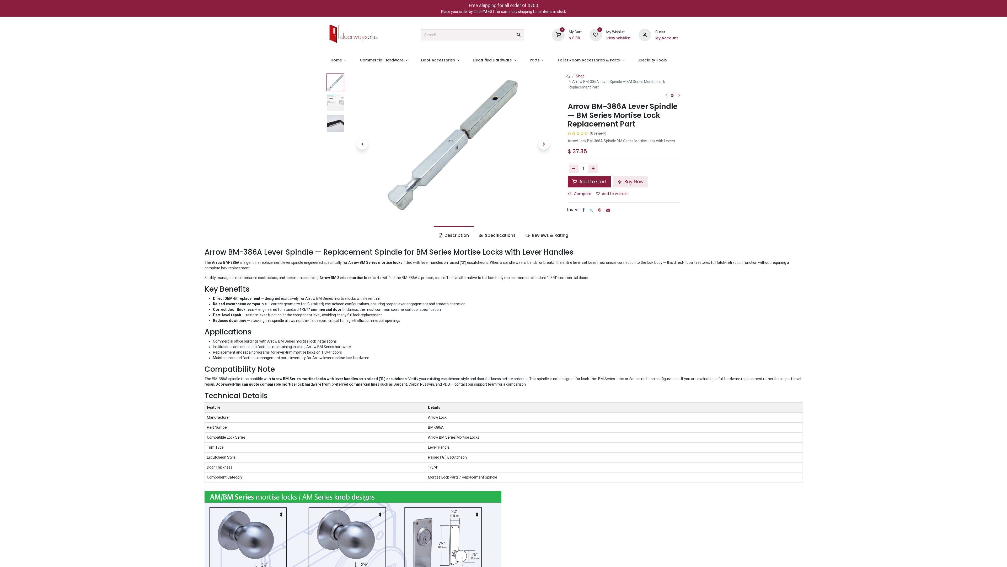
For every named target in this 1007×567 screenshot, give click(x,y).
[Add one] (593, 169)
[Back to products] (673, 95)
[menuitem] (338, 60)
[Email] (608, 210)
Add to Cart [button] (592, 181)
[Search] (518, 35)
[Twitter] (591, 210)
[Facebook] (583, 210)
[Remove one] (574, 169)
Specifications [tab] (500, 235)
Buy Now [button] (633, 181)
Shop (580, 76)
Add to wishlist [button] (615, 193)
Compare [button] (582, 193)
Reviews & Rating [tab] (549, 235)
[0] (558, 35)
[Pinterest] (599, 210)
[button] (362, 144)
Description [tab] (456, 235)
